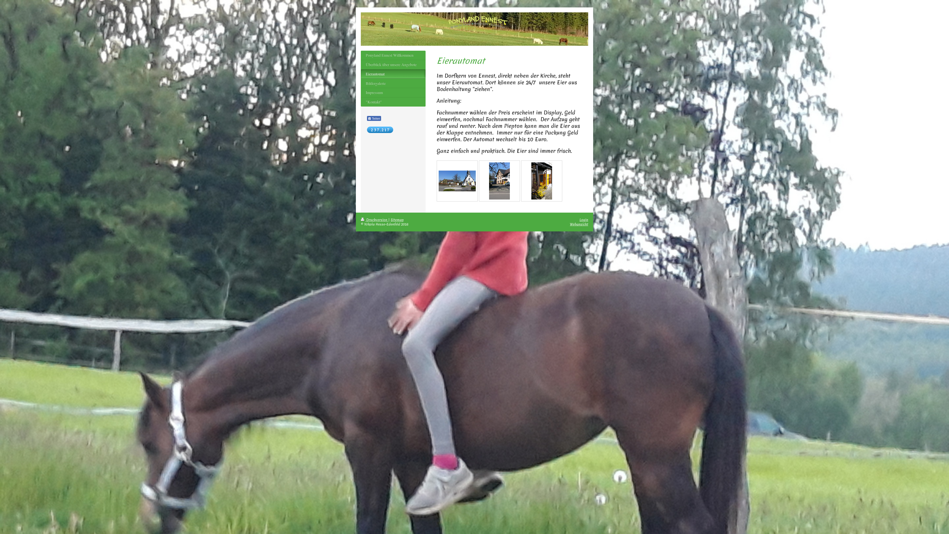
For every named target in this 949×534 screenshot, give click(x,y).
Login (584, 220)
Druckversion (376, 220)
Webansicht (579, 224)
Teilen (375, 118)
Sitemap (397, 220)
